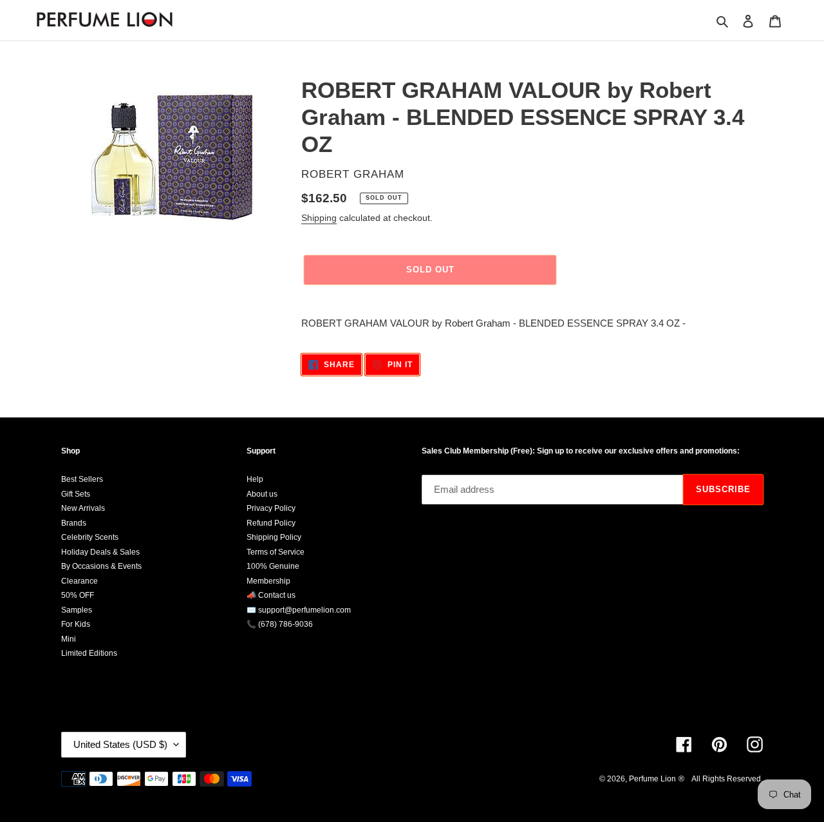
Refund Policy (271, 523)
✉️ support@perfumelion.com (299, 610)
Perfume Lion (652, 778)
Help (255, 479)
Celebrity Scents (89, 537)
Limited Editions (89, 653)
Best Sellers (82, 479)
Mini (68, 639)
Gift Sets (75, 494)
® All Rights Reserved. (721, 778)
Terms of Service (275, 552)
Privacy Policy (271, 508)
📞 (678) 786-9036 (280, 624)
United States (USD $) (120, 744)
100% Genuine (273, 566)
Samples (76, 610)
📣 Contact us (271, 595)
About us (262, 494)
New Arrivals (83, 508)
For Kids (75, 624)
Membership (268, 581)
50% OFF (77, 595)
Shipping (319, 218)
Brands (73, 523)
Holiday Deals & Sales (100, 552)
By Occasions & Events (101, 566)
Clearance (79, 581)
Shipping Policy (274, 537)
